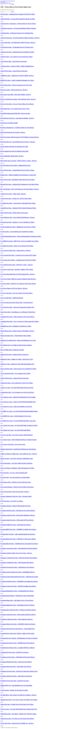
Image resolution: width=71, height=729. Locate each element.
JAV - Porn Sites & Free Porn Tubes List (7, 0)
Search (12, 4)
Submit (4, 1)
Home (1, 1)
